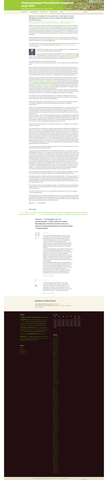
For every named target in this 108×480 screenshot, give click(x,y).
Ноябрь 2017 (55, 368)
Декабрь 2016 (55, 379)
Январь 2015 (55, 421)
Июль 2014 (55, 433)
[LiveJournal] (31, 209)
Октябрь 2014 (55, 427)
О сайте (61, 11)
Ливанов (22, 325)
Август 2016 (55, 385)
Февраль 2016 (55, 396)
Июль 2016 (55, 387)
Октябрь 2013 (55, 450)
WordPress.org (23, 353)
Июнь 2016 (55, 389)
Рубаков (41, 329)
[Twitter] (33, 209)
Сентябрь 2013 (56, 452)
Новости (25, 11)
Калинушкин (40, 319)
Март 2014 (55, 441)
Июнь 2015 (55, 412)
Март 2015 (55, 418)
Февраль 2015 (55, 420)
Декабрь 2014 (55, 423)
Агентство (44, 317)
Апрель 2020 (55, 348)
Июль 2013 (55, 456)
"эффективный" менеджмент (30, 317)
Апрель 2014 (55, 439)
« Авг (59, 329)
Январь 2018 (55, 364)
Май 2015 (55, 414)
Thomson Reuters (65, 21)
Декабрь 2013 (55, 446)
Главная (33, 13)
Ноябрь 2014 (55, 425)
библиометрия (32, 23)
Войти (21, 347)
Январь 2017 (55, 377)
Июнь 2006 (55, 470)
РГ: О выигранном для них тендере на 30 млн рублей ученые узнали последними (65, 214)
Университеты (56, 21)
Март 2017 (55, 375)
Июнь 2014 (55, 435)
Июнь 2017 (55, 373)
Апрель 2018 (55, 358)
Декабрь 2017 (55, 366)
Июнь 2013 (55, 458)
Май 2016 (55, 391)
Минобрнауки (24, 328)
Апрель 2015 (55, 416)
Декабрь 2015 (55, 400)
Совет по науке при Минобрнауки (58, 23)
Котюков (40, 324)
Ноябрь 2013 (55, 448)
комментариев (24, 351)
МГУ (25, 325)
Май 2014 (55, 437)
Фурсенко (40, 334)
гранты (27, 336)
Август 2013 (55, 454)
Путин (24, 330)
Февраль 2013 (55, 462)
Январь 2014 (55, 445)
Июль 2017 (55, 371)
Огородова (39, 327)
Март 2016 (55, 394)
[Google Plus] (29, 209)
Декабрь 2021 (55, 339)
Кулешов (45, 323)
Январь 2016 (55, 398)
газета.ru (36, 203)
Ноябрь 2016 (55, 381)
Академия (23, 320)
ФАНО (66, 23)
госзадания (37, 23)
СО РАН (45, 330)
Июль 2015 (55, 410)
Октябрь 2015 (55, 404)
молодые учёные (39, 336)
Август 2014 (55, 431)
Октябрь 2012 (55, 468)
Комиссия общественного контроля (34, 321)
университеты (43, 338)
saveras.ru (39, 478)
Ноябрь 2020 (55, 342)
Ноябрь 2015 (55, 402)
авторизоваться (56, 304)
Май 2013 (55, 460)
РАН (40, 44)
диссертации (32, 336)
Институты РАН (48, 13)
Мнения (43, 21)
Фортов (35, 334)
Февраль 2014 (55, 443)
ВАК (28, 319)
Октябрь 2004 (55, 472)
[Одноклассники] (32, 209)
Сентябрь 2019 (56, 350)
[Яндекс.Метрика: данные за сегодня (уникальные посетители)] (84, 479)
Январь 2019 (55, 352)
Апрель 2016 (55, 393)
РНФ (29, 329)
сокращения (34, 338)
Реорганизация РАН (34, 11)
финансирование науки (27, 340)
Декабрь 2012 (55, 466)
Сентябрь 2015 (56, 406)
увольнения (39, 338)
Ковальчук (24, 321)
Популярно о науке (54, 11)
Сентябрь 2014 (56, 429)
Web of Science (72, 21)
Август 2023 (55, 337)
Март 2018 (55, 360)
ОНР (36, 327)
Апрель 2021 (55, 341)
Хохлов (69, 23)
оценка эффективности (26, 338)
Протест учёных (43, 11)
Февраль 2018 (55, 362)
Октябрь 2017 (55, 369)
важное (23, 336)
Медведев (27, 325)
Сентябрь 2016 (56, 383)
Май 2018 (55, 356)
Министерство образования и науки (37, 325)
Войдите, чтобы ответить (49, 275)
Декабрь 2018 (55, 354)
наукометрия (48, 23)
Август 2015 (55, 408)
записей (22, 349)
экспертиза (35, 340)
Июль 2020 (55, 346)
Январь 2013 (55, 464)
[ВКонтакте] (35, 209)
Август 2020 (55, 344)
